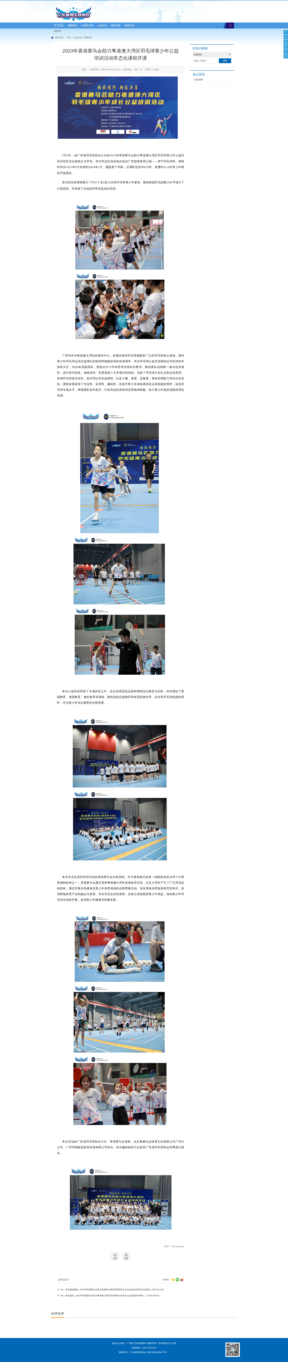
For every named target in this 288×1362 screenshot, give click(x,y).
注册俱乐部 (87, 25)
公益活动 (102, 25)
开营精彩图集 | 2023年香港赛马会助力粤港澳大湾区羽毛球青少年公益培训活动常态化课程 (107, 1289)
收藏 (126, 1258)
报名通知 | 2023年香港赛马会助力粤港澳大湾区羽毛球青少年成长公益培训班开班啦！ (105, 1295)
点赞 (115, 1258)
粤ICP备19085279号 (157, 1352)
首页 (68, 37)
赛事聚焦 (72, 25)
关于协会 (59, 25)
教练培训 (129, 25)
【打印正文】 (63, 1279)
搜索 (230, 25)
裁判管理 (116, 25)
